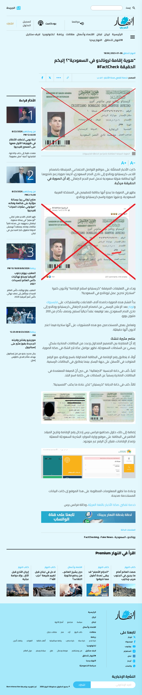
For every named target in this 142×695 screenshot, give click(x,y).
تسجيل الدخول (27, 23)
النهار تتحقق (128, 53)
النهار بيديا (95, 39)
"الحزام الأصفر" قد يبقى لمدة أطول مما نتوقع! (98, 575)
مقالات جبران (52, 632)
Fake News (107, 537)
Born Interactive (13, 686)
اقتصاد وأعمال (85, 34)
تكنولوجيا (48, 34)
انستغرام (127, 651)
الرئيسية (117, 34)
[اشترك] (88, 517)
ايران (107, 34)
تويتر (131, 307)
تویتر (130, 637)
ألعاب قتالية (40, 640)
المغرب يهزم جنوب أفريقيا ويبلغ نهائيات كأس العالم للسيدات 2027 (23, 278)
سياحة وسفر (41, 650)
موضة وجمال (62, 650)
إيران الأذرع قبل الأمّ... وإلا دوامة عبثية (20, 575)
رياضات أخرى (17, 640)
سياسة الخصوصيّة (87, 665)
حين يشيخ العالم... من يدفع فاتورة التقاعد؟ (72, 575)
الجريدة (11, 8)
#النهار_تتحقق (113, 39)
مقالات (70, 34)
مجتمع (70, 622)
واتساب (128, 666)
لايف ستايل (33, 34)
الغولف (29, 640)
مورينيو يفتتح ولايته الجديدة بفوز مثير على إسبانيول (23, 343)
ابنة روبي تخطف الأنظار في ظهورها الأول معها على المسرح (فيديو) (22, 143)
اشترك (10, 23)
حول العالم (27, 650)
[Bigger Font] (123, 163)
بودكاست (50, 23)
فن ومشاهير (29, 131)
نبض (129, 656)
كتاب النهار (130, 567)
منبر (62, 632)
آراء (69, 632)
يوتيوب (128, 646)
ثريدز (129, 661)
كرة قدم (92, 640)
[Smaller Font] (131, 163)
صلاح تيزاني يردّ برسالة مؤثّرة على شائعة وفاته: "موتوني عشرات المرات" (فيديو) (22, 205)
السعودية (120, 537)
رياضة (60, 34)
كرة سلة (81, 640)
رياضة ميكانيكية (56, 640)
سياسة (79, 622)
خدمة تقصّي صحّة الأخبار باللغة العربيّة (111, 505)
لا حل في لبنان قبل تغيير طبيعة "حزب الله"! (45, 575)
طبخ (51, 650)
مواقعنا (76, 21)
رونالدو (131, 537)
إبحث (128, 8)
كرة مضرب (70, 640)
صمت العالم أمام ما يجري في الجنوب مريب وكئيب (124, 575)
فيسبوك (129, 641)
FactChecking (91, 537)
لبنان (99, 34)
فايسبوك (52, 302)
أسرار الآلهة (59, 622)
